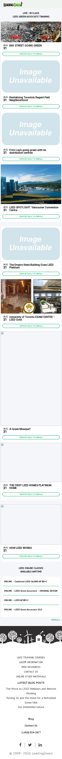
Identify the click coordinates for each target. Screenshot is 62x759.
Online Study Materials (31, 676)
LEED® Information (31, 662)
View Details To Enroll (31, 54)
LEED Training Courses (31, 657)
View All (55, 620)
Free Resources (31, 666)
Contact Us (31, 671)
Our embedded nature (31, 707)
